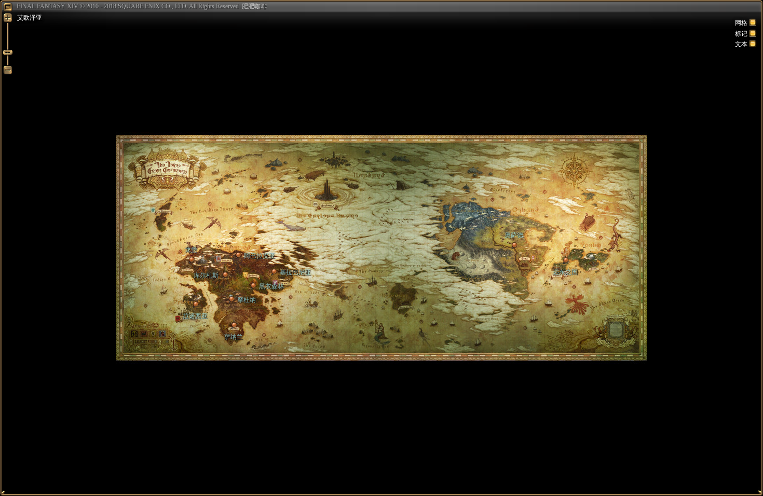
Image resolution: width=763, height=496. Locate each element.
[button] (565, 261)
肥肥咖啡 (254, 6)
